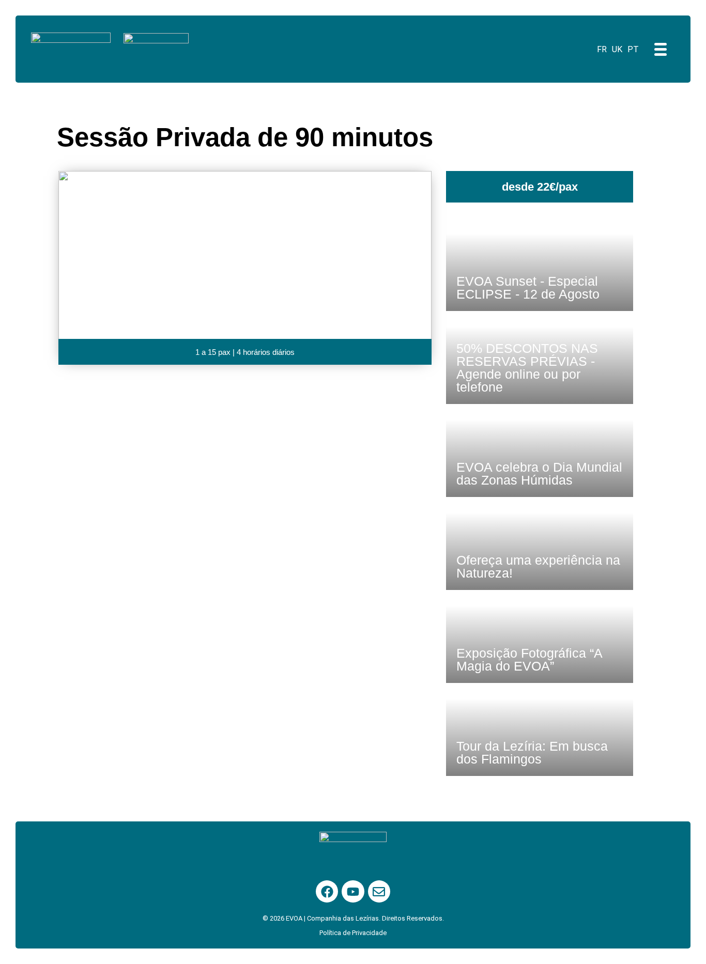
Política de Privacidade (353, 933)
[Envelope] (379, 891)
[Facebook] (327, 891)
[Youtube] (353, 891)
